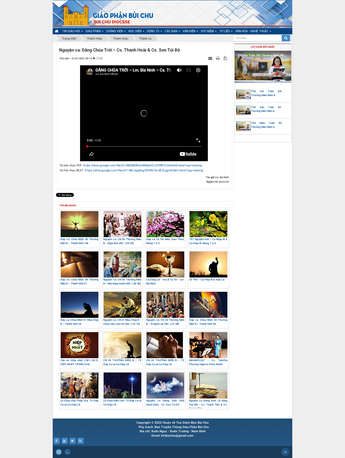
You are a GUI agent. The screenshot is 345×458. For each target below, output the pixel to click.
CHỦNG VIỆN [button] (115, 31)
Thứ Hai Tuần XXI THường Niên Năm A (266, 93)
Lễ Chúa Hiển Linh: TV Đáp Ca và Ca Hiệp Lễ (122, 402)
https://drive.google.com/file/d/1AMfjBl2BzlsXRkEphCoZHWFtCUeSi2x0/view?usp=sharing (142, 165)
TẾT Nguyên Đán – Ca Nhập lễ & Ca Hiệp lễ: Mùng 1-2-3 (208, 241)
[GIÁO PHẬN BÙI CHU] (104, 15)
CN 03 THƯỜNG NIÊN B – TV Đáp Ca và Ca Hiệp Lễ (122, 362)
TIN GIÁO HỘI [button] (71, 31)
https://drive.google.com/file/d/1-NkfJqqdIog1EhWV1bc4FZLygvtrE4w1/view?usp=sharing (144, 170)
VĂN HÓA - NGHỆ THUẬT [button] (252, 31)
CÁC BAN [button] (171, 31)
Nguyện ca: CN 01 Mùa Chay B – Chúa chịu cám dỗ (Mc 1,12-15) (122, 321)
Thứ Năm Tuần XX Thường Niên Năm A (266, 124)
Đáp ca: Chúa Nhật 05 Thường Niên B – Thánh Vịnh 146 (79, 241)
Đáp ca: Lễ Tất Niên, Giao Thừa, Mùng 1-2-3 (165, 241)
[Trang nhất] (57, 31)
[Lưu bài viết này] (226, 58)
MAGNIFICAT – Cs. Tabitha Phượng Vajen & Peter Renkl (208, 362)
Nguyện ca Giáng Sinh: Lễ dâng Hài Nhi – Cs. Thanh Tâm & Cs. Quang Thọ (208, 404)
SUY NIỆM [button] (208, 31)
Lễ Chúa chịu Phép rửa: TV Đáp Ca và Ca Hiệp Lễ (79, 402)
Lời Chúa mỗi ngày (263, 47)
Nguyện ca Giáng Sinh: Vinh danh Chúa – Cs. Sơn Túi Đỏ (165, 402)
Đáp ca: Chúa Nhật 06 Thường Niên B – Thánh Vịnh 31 (79, 281)
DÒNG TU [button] (153, 31)
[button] (263, 66)
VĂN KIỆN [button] (189, 31)
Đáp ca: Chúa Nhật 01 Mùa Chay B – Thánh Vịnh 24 (79, 321)
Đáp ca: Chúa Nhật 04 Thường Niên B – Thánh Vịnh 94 (208, 321)
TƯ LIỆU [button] (225, 31)
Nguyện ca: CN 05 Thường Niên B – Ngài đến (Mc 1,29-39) (122, 241)
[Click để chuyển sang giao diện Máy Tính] (67, 452)
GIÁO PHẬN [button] (93, 31)
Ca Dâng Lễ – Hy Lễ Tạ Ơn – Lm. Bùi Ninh (165, 281)
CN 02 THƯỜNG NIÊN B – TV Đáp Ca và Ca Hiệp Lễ (165, 362)
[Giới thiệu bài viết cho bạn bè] (210, 58)
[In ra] (218, 58)
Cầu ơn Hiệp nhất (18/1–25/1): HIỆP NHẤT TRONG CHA (79, 362)
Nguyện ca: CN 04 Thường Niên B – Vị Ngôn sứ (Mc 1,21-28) (165, 321)
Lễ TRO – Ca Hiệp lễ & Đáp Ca (206, 279)
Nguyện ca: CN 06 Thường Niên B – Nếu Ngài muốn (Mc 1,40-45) (122, 281)
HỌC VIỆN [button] (135, 31)
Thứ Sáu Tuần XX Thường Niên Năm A (266, 109)
